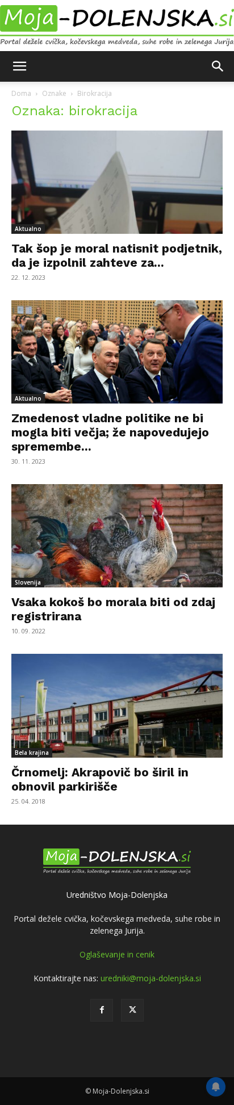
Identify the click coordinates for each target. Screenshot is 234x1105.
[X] (132, 1010)
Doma (21, 93)
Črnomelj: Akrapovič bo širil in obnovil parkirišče (100, 779)
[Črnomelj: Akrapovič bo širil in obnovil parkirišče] (117, 705)
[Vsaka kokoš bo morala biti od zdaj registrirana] (117, 535)
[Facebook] (101, 1010)
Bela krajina (32, 753)
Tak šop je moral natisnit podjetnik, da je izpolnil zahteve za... (116, 255)
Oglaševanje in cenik (117, 954)
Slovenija (28, 582)
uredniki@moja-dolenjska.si (151, 978)
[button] (19, 66)
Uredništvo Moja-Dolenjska (117, 894)
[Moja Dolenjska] (117, 26)
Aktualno (28, 229)
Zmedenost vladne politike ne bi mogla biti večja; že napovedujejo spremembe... (110, 432)
